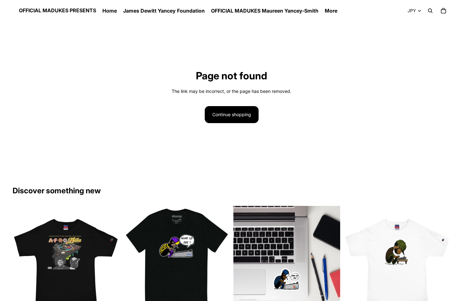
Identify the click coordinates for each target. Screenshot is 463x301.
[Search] (430, 11)
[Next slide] (441, 259)
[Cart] (443, 11)
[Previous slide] (353, 259)
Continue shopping (231, 114)
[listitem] (331, 10)
